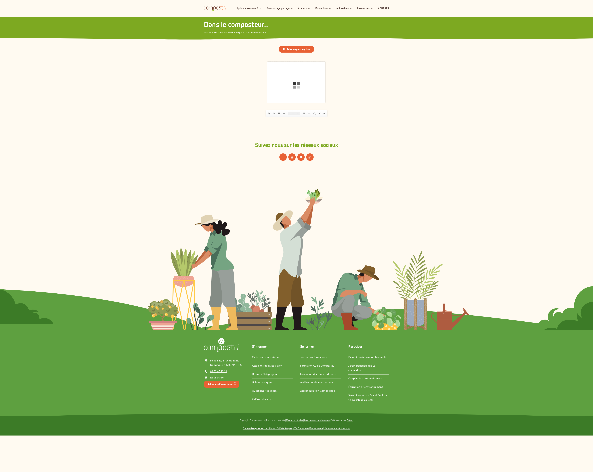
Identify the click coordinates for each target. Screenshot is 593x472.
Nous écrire (217, 377)
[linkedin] (310, 157)
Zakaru (350, 420)
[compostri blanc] (221, 339)
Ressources (220, 32)
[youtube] (301, 157)
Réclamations (316, 428)
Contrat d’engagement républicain (259, 428)
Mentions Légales (294, 420)
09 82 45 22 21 (218, 371)
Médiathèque (235, 32)
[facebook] (283, 157)
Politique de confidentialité (317, 420)
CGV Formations (301, 428)
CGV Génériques (284, 428)
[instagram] (292, 157)
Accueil (208, 32)
